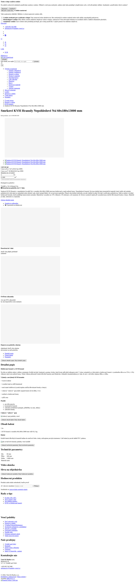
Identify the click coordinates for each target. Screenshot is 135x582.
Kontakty (8, 97)
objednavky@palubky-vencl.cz (10, 568)
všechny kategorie (14, 88)
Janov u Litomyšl (10, 551)
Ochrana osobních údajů (12, 534)
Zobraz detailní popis (7, 200)
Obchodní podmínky (11, 530)
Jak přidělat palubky (11, 501)
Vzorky (11, 86)
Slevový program (10, 90)
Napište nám (9, 532)
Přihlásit (36, 486)
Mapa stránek (21, 577)
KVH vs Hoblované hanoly (13, 503)
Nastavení (4, 8)
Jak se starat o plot (10, 499)
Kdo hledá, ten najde (7, 61)
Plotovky (11, 81)
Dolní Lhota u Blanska (12, 547)
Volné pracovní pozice (12, 536)
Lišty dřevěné (13, 79)
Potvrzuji (3, 23)
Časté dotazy (9, 95)
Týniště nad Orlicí (10, 544)
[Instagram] (5, 35)
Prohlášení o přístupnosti (8, 577)
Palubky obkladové (15, 70)
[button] (1, 39)
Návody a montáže (11, 528)
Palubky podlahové (15, 72)
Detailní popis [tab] (9, 353)
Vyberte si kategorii (11, 69)
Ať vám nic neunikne (8, 486)
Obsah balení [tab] (9, 355)
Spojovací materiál (14, 85)
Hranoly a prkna (14, 74)
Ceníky (7, 92)
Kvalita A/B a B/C (10, 498)
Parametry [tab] (8, 357)
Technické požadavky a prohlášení (15, 527)
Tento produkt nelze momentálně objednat (13, 179)
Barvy (11, 83)
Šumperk (7, 546)
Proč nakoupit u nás (11, 521)
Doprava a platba (10, 93)
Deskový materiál (14, 76)
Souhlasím (12, 8)
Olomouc (8, 549)
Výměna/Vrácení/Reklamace (14, 525)
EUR (6, 52)
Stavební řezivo (13, 77)
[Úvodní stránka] (7, 57)
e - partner (19, 551)
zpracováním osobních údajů (18, 489)
